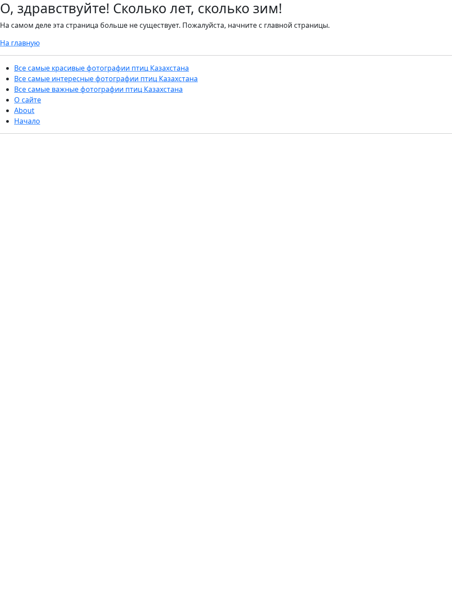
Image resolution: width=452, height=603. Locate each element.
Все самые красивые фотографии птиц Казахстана (101, 68)
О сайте (27, 100)
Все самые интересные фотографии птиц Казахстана (106, 78)
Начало (27, 121)
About (24, 110)
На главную (20, 43)
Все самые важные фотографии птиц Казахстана (98, 89)
